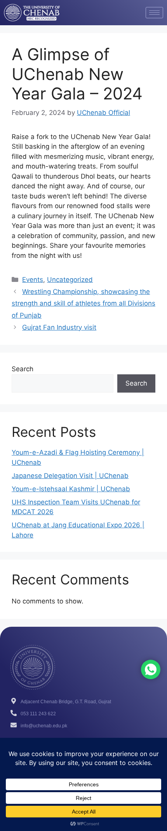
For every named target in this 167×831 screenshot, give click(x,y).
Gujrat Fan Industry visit (59, 327)
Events (32, 279)
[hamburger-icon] (154, 12)
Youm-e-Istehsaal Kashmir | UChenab (71, 489)
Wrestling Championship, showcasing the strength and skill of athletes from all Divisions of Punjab (83, 303)
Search (22, 369)
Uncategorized (70, 279)
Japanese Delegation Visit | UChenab (70, 476)
